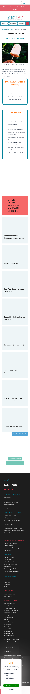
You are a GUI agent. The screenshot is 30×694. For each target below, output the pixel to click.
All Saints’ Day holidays (11, 610)
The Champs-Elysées (10, 569)
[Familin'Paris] (15, 17)
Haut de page (25, 682)
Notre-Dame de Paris (10, 564)
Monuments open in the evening (14, 530)
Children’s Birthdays (10, 594)
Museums (7, 580)
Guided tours (8, 587)
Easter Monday (8, 617)
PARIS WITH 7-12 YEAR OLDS (15, 463)
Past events (7, 550)
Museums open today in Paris (13, 528)
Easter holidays (9, 606)
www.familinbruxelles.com (12, 642)
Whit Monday (8, 624)
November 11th (8, 633)
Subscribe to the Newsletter (12, 655)
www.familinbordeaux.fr (11, 639)
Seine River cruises (10, 562)
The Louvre (7, 559)
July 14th (6, 626)
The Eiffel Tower (9, 557)
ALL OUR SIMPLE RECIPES (19, 433)
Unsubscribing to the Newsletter (14, 658)
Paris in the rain (9, 545)
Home (4, 29)
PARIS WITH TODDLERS (15, 458)
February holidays (9, 603)
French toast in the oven (13, 426)
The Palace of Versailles (11, 571)
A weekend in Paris (10, 515)
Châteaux (7, 584)
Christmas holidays (10, 612)
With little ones (8, 500)
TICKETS (6, 508)
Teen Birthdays (8, 596)
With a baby (7, 497)
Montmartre (7, 566)
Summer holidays (9, 608)
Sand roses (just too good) (14, 345)
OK (27, 23)
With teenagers (9, 504)
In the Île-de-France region (12, 548)
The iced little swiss (11, 263)
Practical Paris (8, 524)
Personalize (11, 689)
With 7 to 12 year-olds (11, 502)
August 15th (7, 629)
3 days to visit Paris (10, 518)
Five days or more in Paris (12, 520)
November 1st (8, 631)
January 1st (7, 615)
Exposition (10, 29)
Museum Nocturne (9, 533)
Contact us (7, 651)
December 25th (9, 636)
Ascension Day (8, 622)
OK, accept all (11, 685)
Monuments (7, 582)
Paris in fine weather (10, 543)
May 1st (6, 619)
